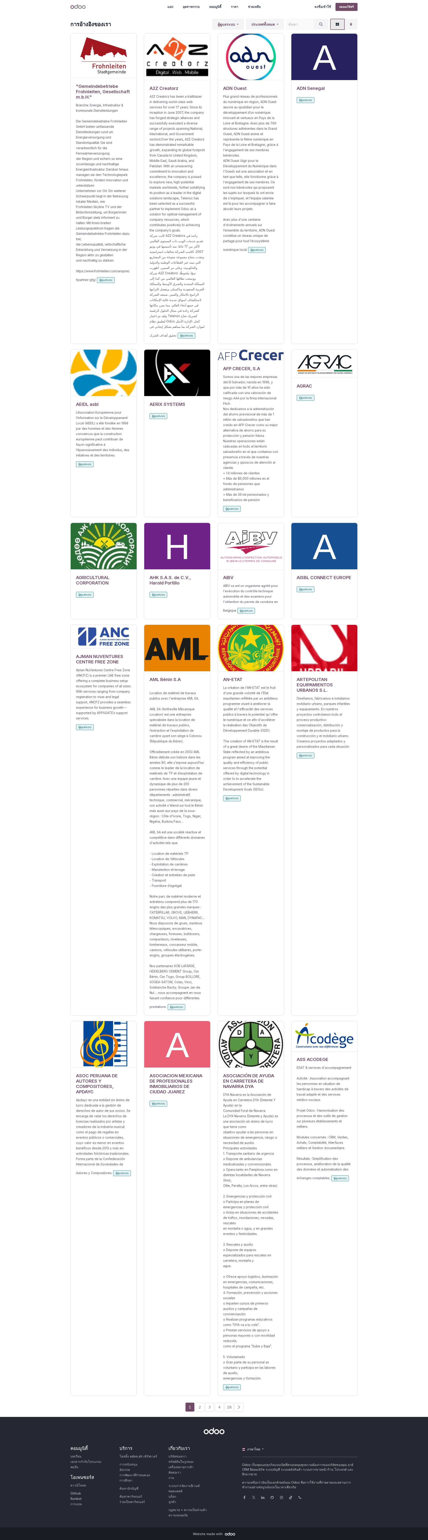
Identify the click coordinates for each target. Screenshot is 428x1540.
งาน (171, 1478)
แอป (170, 6)
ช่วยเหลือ (254, 6)
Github (75, 1493)
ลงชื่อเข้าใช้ (323, 6)
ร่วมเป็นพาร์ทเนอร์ (132, 1502)
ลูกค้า (172, 1502)
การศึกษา (125, 1480)
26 (229, 1407)
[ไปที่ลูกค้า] (104, 56)
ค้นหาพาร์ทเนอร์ (130, 1496)
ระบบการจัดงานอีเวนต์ (184, 1486)
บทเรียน (75, 1456)
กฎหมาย (174, 1510)
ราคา (234, 6)
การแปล (76, 1504)
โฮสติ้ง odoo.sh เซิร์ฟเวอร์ (138, 1456)
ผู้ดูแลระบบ (226, 24)
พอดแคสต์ (175, 1491)
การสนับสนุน (128, 1464)
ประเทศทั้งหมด (263, 24)
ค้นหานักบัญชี (128, 1488)
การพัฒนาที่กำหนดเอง (134, 1475)
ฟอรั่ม (74, 1467)
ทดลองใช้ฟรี (346, 6)
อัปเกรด (124, 1470)
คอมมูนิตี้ (215, 6)
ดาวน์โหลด (78, 1485)
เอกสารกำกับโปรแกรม (85, 1462)
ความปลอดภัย (178, 1515)
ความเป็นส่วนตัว (195, 1510)
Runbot (76, 1499)
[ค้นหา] (321, 24)
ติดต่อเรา (175, 1472)
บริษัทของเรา (178, 1456)
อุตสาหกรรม (191, 6)
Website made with (208, 1534)
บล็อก (172, 1496)
